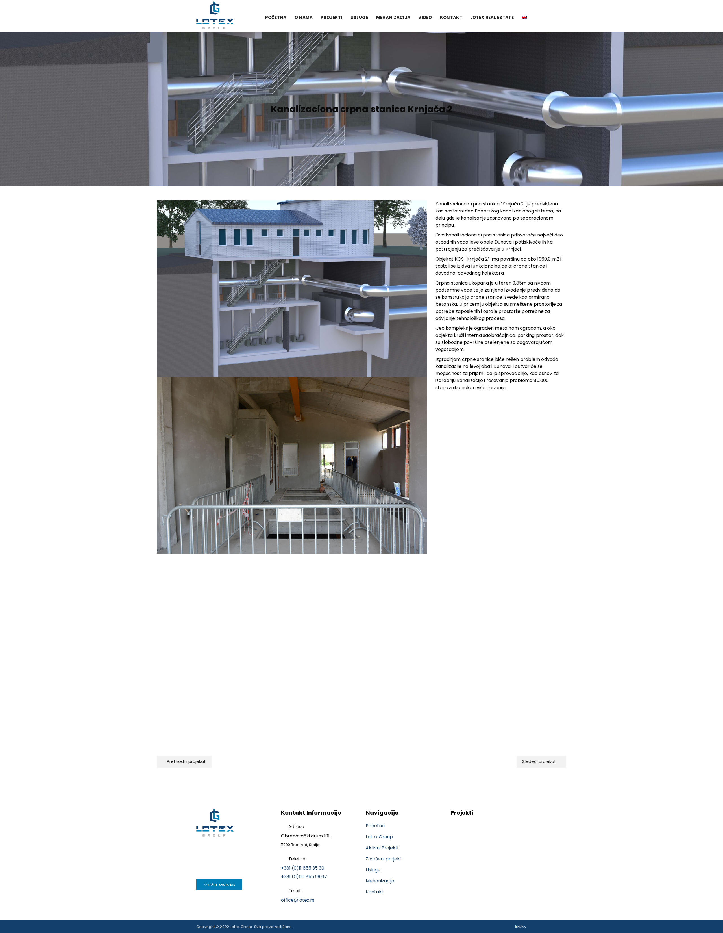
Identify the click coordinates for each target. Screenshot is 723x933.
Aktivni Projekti (382, 848)
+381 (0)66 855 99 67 (304, 876)
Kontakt (451, 17)
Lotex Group (379, 837)
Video (425, 17)
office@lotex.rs (297, 900)
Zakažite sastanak (219, 884)
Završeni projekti (384, 859)
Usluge (359, 17)
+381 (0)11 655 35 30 (302, 868)
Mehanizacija (393, 17)
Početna (276, 17)
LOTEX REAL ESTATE (492, 17)
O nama (304, 17)
